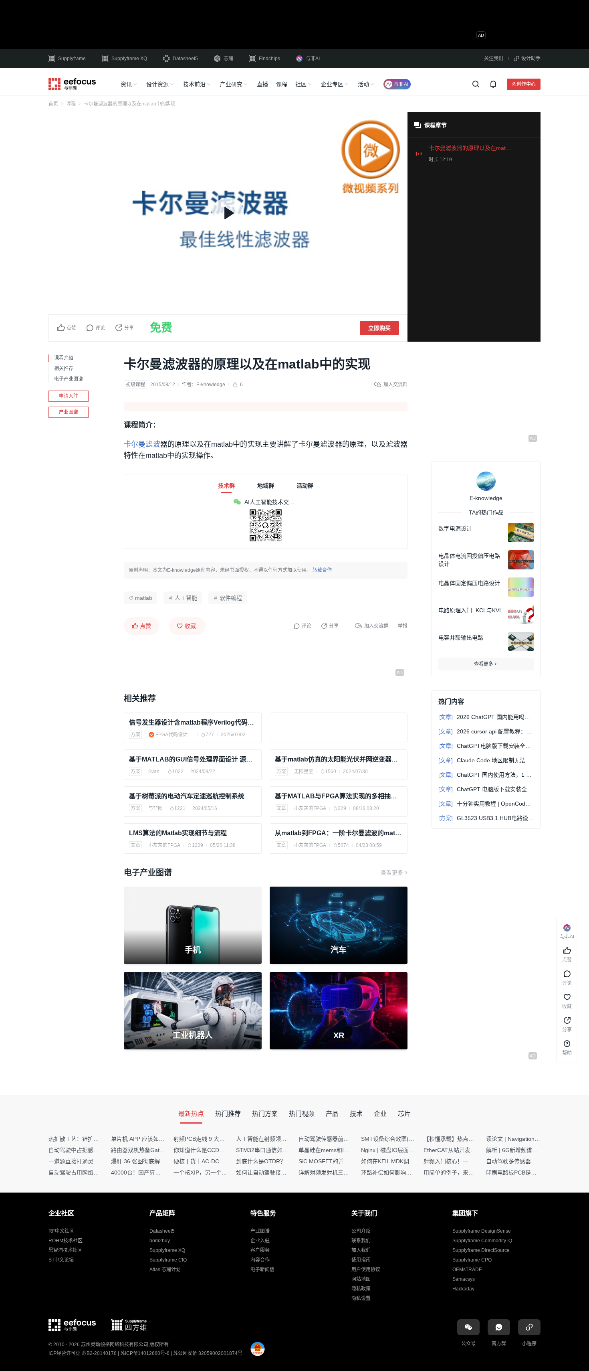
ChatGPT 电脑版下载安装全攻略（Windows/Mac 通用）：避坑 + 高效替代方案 (486, 789)
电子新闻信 (262, 1269)
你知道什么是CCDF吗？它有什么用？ (220, 1150)
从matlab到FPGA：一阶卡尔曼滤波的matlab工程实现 (338, 833)
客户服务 (260, 1250)
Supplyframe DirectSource (481, 1250)
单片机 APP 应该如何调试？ (146, 1139)
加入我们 (361, 1250)
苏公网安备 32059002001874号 (207, 1353)
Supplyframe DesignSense (481, 1231)
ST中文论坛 (61, 1260)
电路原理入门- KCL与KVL (470, 610)
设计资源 (157, 84)
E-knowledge (210, 384)
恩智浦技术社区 (65, 1250)
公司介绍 (361, 1231)
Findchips (269, 58)
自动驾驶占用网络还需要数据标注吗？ (96, 1172)
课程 (281, 84)
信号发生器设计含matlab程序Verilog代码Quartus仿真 (192, 722)
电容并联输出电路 (460, 637)
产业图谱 (68, 412)
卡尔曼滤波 (142, 444)
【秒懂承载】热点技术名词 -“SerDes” (470, 1139)
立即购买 (379, 328)
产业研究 (231, 84)
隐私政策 (361, 1289)
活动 (363, 84)
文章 (281, 808)
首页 (53, 104)
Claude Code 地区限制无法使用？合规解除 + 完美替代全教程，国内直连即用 (486, 760)
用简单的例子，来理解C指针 (459, 1172)
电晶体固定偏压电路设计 (469, 583)
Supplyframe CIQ (168, 1260)
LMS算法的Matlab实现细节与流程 (178, 833)
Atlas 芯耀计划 (165, 1269)
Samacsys (463, 1279)
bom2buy (159, 1240)
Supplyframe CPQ (472, 1260)
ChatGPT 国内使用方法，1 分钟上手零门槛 (486, 775)
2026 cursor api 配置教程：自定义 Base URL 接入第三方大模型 (486, 731)
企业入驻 (260, 1240)
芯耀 (228, 58)
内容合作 (260, 1260)
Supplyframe (72, 58)
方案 (135, 734)
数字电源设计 (455, 528)
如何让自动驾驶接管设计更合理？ (278, 1172)
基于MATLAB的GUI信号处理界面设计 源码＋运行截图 (192, 759)
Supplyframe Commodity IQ (482, 1240)
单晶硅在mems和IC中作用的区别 (340, 1150)
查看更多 (392, 872)
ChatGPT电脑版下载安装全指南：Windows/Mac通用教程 (486, 746)
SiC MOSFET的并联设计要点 (335, 1161)
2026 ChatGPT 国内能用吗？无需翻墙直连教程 (486, 717)
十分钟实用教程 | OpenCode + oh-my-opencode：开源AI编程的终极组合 (486, 803)
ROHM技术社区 (65, 1240)
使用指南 (361, 1260)
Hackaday (463, 1289)
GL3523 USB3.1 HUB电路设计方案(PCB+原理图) (486, 818)
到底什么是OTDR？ (261, 1161)
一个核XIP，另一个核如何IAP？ (213, 1172)
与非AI (313, 58)
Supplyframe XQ (129, 58)
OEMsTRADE (467, 1269)
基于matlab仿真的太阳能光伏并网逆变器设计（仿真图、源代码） (338, 759)
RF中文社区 (61, 1231)
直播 (262, 84)
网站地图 (361, 1279)
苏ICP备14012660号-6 (144, 1353)
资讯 (126, 84)
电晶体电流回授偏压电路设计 (469, 560)
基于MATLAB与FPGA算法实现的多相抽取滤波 (338, 796)
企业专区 (332, 84)
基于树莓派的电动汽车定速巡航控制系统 (186, 796)
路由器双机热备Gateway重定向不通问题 (161, 1150)
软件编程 (231, 598)
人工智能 (186, 598)
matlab (143, 598)
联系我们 (361, 1240)
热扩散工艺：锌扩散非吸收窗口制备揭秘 (98, 1139)
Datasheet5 (185, 58)
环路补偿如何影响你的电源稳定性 (403, 1172)
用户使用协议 (365, 1269)
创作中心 (526, 84)
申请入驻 (68, 396)
